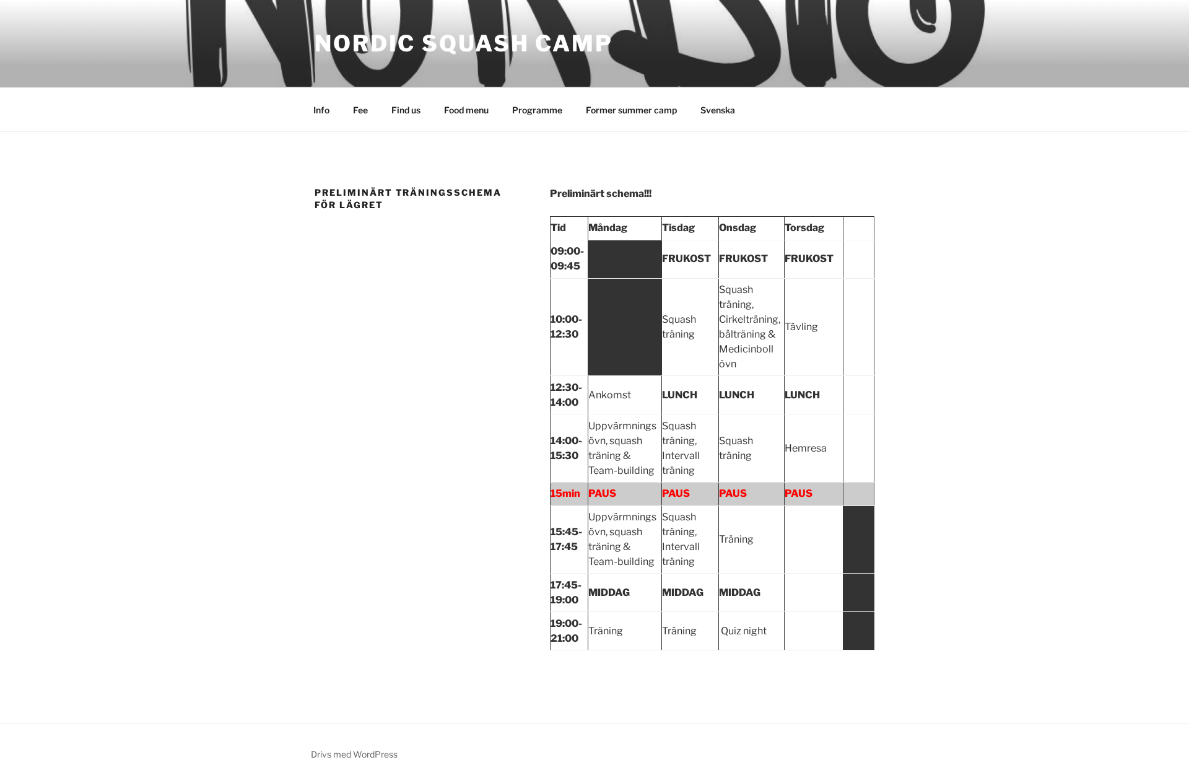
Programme (537, 110)
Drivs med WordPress (354, 754)
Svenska (717, 110)
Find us (405, 110)
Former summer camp (631, 110)
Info (321, 110)
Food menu (466, 110)
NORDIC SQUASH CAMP (464, 43)
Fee (360, 110)
